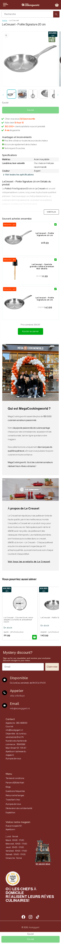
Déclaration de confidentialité (19, 808)
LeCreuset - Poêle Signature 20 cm (45, 234)
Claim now (52, 667)
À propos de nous (13, 759)
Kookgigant (34, 927)
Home (4, 20)
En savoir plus (43, 864)
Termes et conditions (15, 778)
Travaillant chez (13, 800)
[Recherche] (56, 14)
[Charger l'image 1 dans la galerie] (11, 94)
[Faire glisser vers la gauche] (3, 95)
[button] (57, 5)
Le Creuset (14, 20)
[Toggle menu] (5, 4)
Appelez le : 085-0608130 (16, 723)
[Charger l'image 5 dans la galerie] (54, 94)
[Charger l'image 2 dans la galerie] (22, 94)
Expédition (10, 813)
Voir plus (51, 212)
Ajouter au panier (30, 331)
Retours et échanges (15, 796)
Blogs (8, 787)
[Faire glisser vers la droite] (58, 95)
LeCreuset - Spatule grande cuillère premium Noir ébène (42, 266)
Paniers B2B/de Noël (15, 783)
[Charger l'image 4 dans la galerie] (43, 94)
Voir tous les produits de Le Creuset (29, 561)
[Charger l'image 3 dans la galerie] (32, 94)
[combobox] (30, 14)
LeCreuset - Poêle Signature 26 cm (45, 299)
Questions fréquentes (15, 791)
